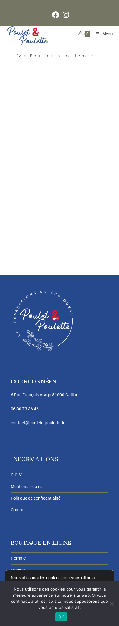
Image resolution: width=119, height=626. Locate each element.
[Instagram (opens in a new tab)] (65, 14)
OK (61, 616)
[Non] (111, 604)
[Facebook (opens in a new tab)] (55, 14)
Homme (18, 558)
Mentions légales (26, 486)
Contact (18, 509)
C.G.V (16, 474)
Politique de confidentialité (35, 498)
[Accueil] (19, 56)
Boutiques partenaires (66, 56)
